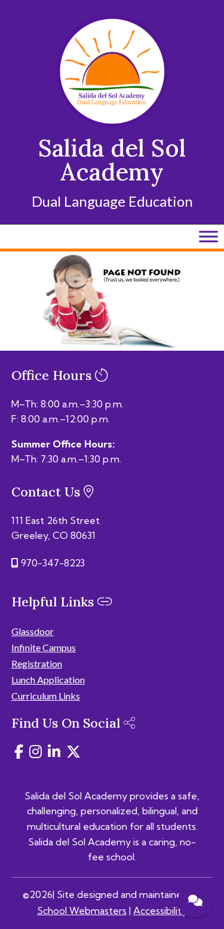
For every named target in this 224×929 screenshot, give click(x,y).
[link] (112, 123)
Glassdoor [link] (32, 631)
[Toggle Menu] (208, 236)
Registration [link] (36, 663)
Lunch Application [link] (48, 679)
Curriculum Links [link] (45, 695)
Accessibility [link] (160, 910)
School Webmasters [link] (82, 910)
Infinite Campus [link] (43, 647)
